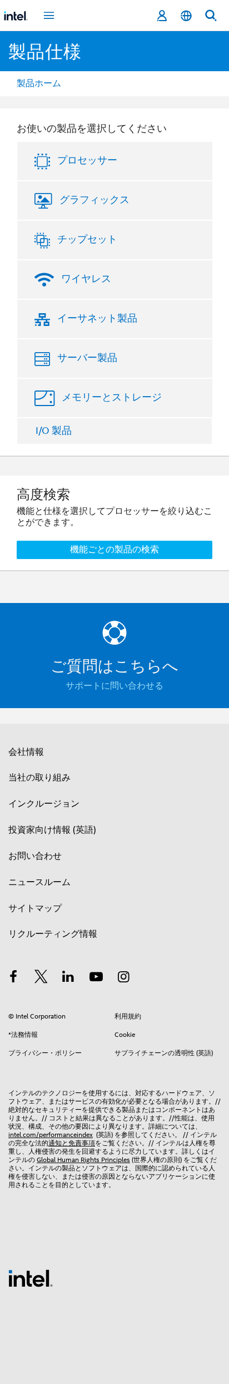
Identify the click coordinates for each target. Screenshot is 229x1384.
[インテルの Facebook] (13, 978)
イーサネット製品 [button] (97, 318)
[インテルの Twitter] (41, 978)
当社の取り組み (39, 777)
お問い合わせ (35, 856)
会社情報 (26, 752)
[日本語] (186, 16)
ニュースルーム (39, 882)
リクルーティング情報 (52, 934)
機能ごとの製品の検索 (114, 549)
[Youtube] (96, 978)
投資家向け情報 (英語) (52, 830)
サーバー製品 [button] (87, 358)
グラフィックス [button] (94, 200)
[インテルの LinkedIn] (68, 978)
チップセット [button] (87, 239)
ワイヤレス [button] (86, 279)
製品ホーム (39, 83)
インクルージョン (43, 803)
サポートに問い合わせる (114, 685)
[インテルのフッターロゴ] (30, 1277)
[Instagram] (123, 978)
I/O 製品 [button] (54, 430)
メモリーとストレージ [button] (112, 397)
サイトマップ (35, 908)
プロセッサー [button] (87, 160)
